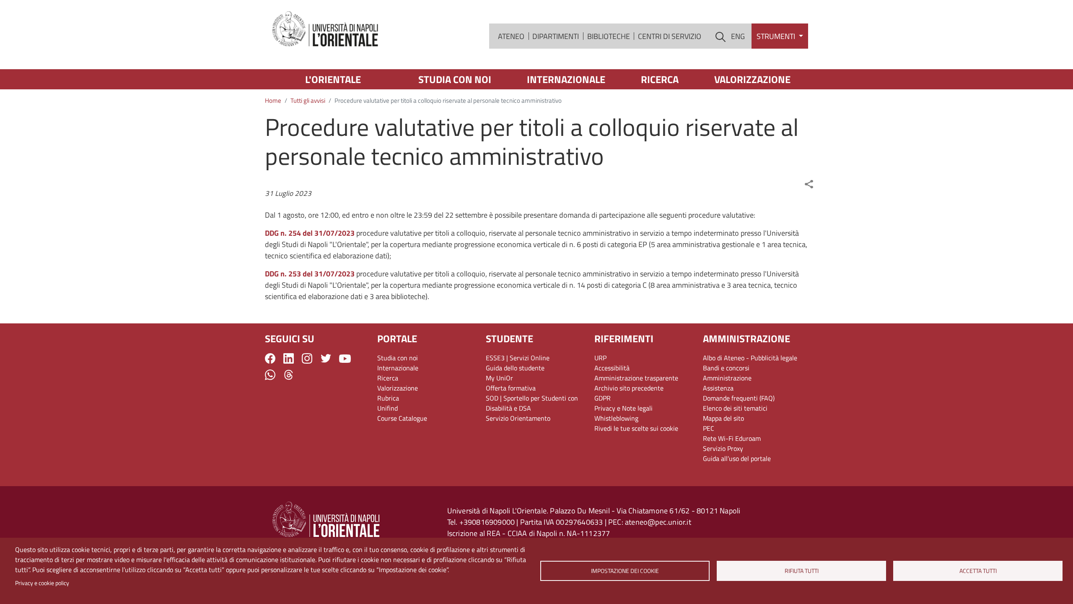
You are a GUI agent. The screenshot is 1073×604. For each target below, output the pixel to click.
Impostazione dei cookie (625, 571)
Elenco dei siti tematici (735, 408)
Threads (288, 375)
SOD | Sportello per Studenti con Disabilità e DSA (532, 403)
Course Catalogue (402, 418)
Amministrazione (727, 378)
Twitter (326, 358)
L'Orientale (333, 79)
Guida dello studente (515, 368)
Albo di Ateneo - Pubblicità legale (750, 358)
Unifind (387, 408)
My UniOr (499, 378)
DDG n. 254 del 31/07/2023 (310, 233)
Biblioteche (608, 36)
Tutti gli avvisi (307, 100)
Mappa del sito (723, 418)
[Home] (325, 29)
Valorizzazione (752, 79)
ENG (738, 36)
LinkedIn (288, 358)
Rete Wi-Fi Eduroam (732, 438)
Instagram (307, 358)
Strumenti (777, 36)
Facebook (270, 358)
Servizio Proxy (723, 448)
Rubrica (388, 398)
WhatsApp (270, 375)
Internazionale (566, 79)
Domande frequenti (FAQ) (739, 398)
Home (273, 100)
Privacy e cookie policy (42, 583)
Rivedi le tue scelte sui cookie (636, 428)
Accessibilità (612, 368)
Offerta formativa (511, 388)
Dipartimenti (555, 36)
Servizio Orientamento (518, 418)
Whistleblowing (616, 418)
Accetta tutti (978, 571)
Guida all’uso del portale (737, 458)
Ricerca (660, 79)
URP (600, 358)
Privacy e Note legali (623, 408)
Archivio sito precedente (628, 388)
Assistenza (718, 388)
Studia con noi (454, 79)
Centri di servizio (669, 36)
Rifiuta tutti (802, 571)
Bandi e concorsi (726, 368)
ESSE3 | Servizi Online (517, 358)
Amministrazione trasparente (636, 378)
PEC (708, 428)
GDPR (602, 398)
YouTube (345, 358)
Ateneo (511, 36)
